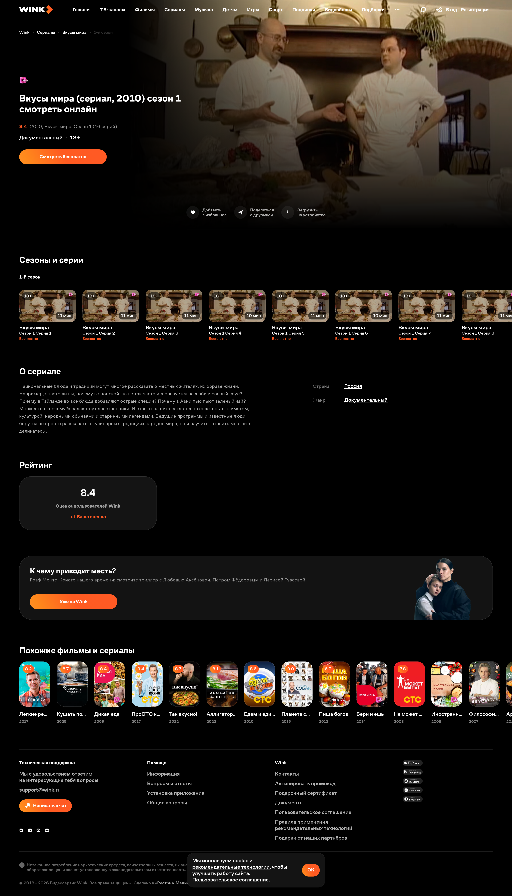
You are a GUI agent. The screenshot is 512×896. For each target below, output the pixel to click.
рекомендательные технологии (231, 867)
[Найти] (423, 9)
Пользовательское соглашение (230, 880)
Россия (353, 386)
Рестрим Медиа (173, 883)
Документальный (366, 400)
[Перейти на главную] (36, 9)
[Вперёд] (502, 306)
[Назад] (9, 306)
